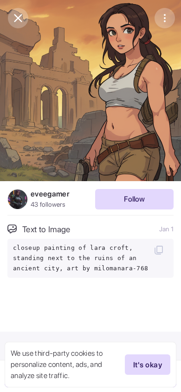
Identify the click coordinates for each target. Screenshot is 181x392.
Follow (134, 199)
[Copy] (158, 249)
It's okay (147, 364)
